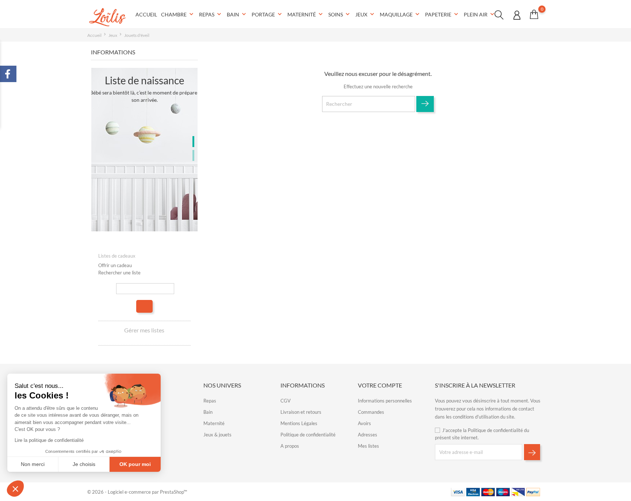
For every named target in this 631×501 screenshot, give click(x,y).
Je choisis (84, 464)
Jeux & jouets (217, 435)
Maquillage (400, 14)
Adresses (367, 435)
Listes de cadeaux (116, 256)
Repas (211, 14)
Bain (237, 14)
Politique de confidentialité (308, 435)
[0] (534, 14)
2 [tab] (193, 155)
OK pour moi (135, 464)
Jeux (365, 14)
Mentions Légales (298, 423)
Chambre (178, 14)
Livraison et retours (300, 412)
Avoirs (364, 423)
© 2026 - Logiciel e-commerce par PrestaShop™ (137, 492)
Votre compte (380, 385)
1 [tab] (193, 141)
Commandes (371, 412)
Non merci (33, 464)
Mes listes (368, 446)
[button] (15, 488)
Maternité (305, 14)
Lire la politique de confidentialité (49, 440)
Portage (267, 14)
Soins (339, 14)
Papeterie (442, 14)
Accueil (146, 14)
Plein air (480, 14)
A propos (289, 446)
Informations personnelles (385, 401)
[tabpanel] (144, 150)
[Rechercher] (144, 306)
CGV (285, 401)
